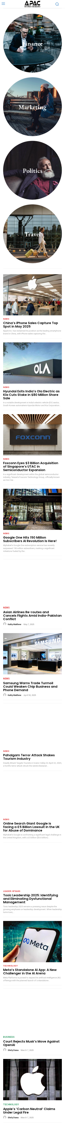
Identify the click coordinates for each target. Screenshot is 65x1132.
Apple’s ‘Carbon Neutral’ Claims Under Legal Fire (29, 1111)
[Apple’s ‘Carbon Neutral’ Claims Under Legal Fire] (32, 1079)
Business (9, 1037)
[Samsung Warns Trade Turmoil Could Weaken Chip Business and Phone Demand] (32, 653)
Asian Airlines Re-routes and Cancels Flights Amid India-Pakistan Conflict (32, 615)
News (6, 319)
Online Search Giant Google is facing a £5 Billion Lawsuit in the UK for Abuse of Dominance (31, 827)
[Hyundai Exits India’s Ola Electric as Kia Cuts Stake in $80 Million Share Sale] (32, 362)
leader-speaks (11, 891)
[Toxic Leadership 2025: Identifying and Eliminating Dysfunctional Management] (32, 866)
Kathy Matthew (14, 624)
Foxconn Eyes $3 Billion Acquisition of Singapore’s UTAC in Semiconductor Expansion (30, 466)
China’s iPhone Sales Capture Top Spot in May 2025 (30, 325)
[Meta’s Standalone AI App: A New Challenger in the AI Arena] (32, 941)
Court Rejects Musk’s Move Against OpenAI (31, 1043)
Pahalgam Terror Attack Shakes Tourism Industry (29, 757)
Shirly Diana (13, 1050)
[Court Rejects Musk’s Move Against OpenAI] (32, 1012)
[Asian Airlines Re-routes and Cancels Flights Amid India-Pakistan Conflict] (32, 582)
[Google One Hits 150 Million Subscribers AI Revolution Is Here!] (32, 509)
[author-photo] (5, 624)
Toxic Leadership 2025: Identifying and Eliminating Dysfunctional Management (30, 898)
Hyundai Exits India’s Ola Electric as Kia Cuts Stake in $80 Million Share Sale (31, 394)
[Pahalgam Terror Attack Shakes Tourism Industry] (32, 727)
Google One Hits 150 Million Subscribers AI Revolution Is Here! (30, 539)
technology (10, 966)
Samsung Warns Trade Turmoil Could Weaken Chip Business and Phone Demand (30, 686)
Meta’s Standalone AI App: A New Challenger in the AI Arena (30, 972)
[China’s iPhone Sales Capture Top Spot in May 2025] (32, 294)
